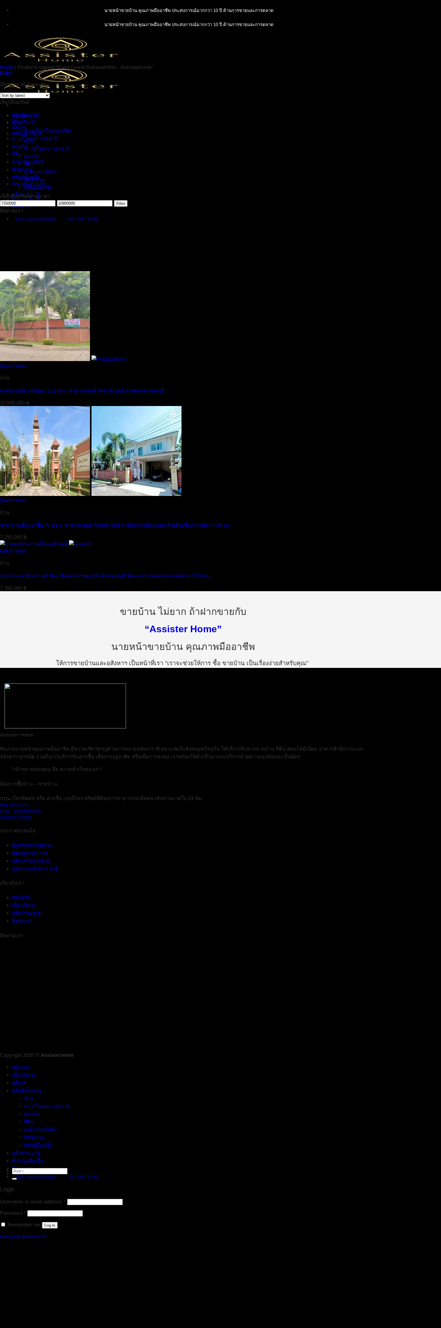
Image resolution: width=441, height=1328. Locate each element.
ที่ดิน (17, 154)
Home (6, 67)
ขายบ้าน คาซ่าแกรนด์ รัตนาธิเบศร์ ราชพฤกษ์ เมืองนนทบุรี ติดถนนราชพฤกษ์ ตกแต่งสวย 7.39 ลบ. (105, 576)
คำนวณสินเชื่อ (27, 1161)
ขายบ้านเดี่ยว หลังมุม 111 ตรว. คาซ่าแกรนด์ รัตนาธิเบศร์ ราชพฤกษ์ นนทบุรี (82, 391)
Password (13, 1213)
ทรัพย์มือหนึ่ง (38, 188)
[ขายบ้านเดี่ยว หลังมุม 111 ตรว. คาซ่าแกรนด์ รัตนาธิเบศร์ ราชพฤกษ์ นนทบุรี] (63, 359)
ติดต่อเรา (22, 921)
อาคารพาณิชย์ (40, 172)
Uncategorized (28, 184)
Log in (49, 1225)
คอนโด (32, 156)
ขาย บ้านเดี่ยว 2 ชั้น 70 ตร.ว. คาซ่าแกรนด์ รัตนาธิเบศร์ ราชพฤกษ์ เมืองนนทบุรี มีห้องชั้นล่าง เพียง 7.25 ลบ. (115, 525)
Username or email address (33, 1202)
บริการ (19, 1083)
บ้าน (16, 123)
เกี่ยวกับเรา (24, 122)
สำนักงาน (22, 170)
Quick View (13, 366)
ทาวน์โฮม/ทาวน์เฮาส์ (46, 149)
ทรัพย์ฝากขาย (27, 1091)
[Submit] (14, 1179)
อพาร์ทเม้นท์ (25, 115)
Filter (120, 203)
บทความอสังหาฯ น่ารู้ (35, 869)
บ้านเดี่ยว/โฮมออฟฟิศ (47, 131)
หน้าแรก (21, 1067)
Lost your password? (23, 1236)
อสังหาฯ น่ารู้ (25, 1153)
